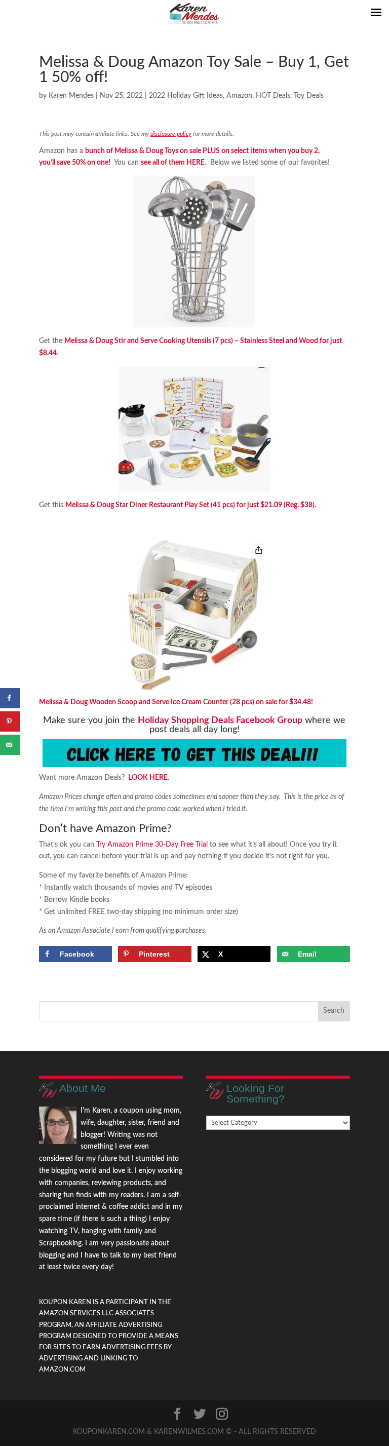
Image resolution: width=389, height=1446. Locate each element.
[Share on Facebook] (10, 698)
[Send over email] (10, 745)
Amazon (239, 95)
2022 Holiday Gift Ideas (186, 95)
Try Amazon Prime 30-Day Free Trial (152, 844)
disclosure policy (170, 134)
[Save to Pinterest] (10, 721)
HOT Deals (273, 95)
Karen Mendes (71, 95)
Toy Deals (309, 95)
